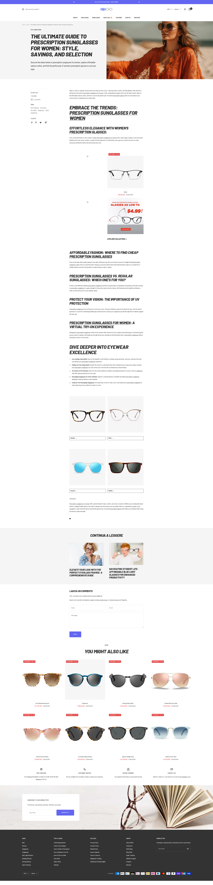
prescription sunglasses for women (93, 93)
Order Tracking (130, 855)
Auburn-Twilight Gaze (128, 757)
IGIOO (47, 110)
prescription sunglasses (95, 286)
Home (23, 24)
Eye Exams (43, 108)
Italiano (176, 9)
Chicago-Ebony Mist (127, 703)
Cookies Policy (94, 846)
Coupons (128, 862)
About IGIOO (129, 843)
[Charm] (125, 414)
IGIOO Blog (129, 849)
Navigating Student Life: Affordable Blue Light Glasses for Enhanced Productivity (123, 573)
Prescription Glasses (87, 132)
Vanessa (72, 491)
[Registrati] (188, 849)
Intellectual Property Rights (98, 862)
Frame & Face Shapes (60, 846)
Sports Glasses (26, 865)
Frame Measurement (59, 843)
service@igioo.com (184, 777)
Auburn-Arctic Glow (170, 757)
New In (75, 17)
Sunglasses (96, 17)
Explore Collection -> (117, 239)
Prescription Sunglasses (90, 256)
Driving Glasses (26, 862)
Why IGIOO (129, 852)
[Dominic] (87, 414)
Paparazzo (85, 703)
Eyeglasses (85, 17)
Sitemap (56, 865)
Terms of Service (95, 855)
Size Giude (57, 858)
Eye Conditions (36, 30)
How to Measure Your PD (61, 852)
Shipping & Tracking (95, 858)
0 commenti (37, 99)
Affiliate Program (131, 858)
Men (23, 843)
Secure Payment (94, 852)
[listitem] (31, 123)
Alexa (125, 192)
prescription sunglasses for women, (67, 62)
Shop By (128, 17)
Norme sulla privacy (101, 600)
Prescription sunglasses (76, 309)
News (27, 24)
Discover (137, 17)
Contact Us (129, 846)
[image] (125, 216)
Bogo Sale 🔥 (108, 17)
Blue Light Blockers (27, 855)
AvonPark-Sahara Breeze (85, 757)
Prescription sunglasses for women (79, 504)
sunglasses (139, 371)
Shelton (110, 491)
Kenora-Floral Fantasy (42, 757)
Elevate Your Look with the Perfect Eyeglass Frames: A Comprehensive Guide (85, 572)
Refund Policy (94, 849)
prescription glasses (79, 66)
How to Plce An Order (60, 855)
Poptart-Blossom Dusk (170, 703)
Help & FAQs (57, 862)
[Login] (185, 9)
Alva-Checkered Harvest (42, 703)
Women (24, 846)
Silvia (109, 438)
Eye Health (34, 110)
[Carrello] (190, 9)
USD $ (168, 9)
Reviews (128, 865)
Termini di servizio (114, 600)
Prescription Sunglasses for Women (103, 115)
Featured (119, 17)
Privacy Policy (94, 843)
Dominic (72, 438)
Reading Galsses (27, 858)
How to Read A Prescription (61, 849)
